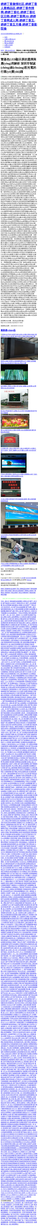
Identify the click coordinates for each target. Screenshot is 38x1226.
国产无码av (30, 926)
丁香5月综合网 (12, 826)
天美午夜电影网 (27, 1212)
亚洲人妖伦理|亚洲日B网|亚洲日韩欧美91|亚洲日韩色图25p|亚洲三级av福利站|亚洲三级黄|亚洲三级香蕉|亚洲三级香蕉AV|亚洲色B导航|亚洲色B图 (19, 1169)
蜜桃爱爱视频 (20, 634)
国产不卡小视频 (17, 867)
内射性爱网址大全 (21, 1012)
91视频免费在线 (18, 1087)
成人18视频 (30, 1034)
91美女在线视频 (15, 713)
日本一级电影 (29, 891)
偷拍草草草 (4, 987)
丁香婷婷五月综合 (22, 809)
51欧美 (23, 713)
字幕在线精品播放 (31, 930)
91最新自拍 (21, 828)
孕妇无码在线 (10, 1079)
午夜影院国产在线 (11, 1010)
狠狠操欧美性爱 (11, 852)
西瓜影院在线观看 (16, 699)
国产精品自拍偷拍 (14, 928)
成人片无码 (13, 1020)
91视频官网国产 (6, 885)
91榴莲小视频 (29, 728)
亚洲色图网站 (30, 1095)
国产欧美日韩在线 (30, 846)
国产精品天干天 (11, 660)
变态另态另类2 (19, 1003)
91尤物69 (22, 840)
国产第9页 (10, 922)
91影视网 (20, 646)
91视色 (27, 789)
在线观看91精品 (21, 1120)
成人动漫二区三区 (11, 950)
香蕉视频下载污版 (21, 987)
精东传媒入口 (23, 668)
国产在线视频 (5, 899)
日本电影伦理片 (13, 842)
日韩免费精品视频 (28, 1093)
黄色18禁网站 (5, 875)
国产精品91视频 (32, 1016)
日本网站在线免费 (28, 732)
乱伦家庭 (13, 658)
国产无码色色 (26, 887)
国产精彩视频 (32, 689)
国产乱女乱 (4, 993)
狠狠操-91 (14, 885)
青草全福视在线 (23, 771)
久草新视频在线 (18, 883)
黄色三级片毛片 (11, 801)
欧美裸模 (18, 652)
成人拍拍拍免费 (6, 769)
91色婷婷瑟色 (17, 785)
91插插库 (8, 630)
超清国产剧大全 (12, 738)
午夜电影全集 (11, 736)
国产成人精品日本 (7, 967)
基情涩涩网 (31, 824)
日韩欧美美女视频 (25, 944)
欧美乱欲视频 (16, 830)
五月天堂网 (16, 1132)
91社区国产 (26, 605)
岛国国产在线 (31, 1036)
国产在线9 (27, 734)
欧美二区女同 (16, 1050)
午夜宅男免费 (20, 693)
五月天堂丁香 (20, 1063)
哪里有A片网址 (24, 958)
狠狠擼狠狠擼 (22, 1114)
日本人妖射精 (10, 856)
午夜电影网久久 (13, 689)
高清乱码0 (11, 777)
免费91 (15, 740)
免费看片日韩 (17, 1106)
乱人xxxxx (6, 1022)
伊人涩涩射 (28, 826)
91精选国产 (16, 865)
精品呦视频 (13, 1091)
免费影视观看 (12, 746)
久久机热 (22, 709)
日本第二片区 (32, 1089)
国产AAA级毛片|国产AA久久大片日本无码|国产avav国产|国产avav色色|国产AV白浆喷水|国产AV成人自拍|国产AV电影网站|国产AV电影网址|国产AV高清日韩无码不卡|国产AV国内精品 (19, 1175)
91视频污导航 (17, 983)
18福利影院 (32, 717)
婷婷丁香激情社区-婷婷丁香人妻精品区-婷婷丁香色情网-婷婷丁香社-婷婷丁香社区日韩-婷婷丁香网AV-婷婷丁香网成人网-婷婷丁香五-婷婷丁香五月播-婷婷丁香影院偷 (19, 16)
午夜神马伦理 (12, 1085)
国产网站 (15, 771)
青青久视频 (9, 883)
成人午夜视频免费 (16, 1104)
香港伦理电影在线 (7, 670)
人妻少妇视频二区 (30, 858)
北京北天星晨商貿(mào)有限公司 (11, 34)
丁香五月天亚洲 (17, 1032)
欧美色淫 (31, 648)
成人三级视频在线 (19, 938)
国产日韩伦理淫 (14, 1128)
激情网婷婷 (24, 1055)
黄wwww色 (32, 668)
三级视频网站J (11, 1065)
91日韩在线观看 (32, 1081)
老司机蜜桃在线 (6, 719)
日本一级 (4, 973)
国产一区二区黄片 (14, 907)
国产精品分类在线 (19, 722)
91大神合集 (33, 768)
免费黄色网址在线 (26, 818)
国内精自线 (12, 623)
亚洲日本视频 (28, 795)
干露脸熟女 (29, 1097)
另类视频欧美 (28, 952)
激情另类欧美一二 (18, 969)
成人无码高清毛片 (7, 860)
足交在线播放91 (12, 613)
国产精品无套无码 (19, 961)
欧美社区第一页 (32, 1012)
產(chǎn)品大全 (9, 41)
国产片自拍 (20, 807)
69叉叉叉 (14, 1108)
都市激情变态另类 (11, 930)
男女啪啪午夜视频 (8, 762)
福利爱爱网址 (14, 899)
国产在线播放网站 (17, 795)
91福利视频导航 (29, 726)
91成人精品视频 (11, 634)
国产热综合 (4, 805)
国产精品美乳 (30, 758)
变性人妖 (18, 611)
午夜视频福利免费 (28, 1106)
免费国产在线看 (6, 932)
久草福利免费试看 (21, 1036)
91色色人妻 (26, 787)
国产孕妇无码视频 (19, 1083)
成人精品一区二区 (17, 719)
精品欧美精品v (9, 1042)
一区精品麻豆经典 (31, 713)
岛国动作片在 (25, 893)
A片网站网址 (8, 1028)
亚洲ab (29, 762)
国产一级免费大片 (28, 793)
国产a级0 (12, 611)
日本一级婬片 (16, 615)
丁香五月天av (29, 1065)
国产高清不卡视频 (30, 754)
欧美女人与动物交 (24, 628)
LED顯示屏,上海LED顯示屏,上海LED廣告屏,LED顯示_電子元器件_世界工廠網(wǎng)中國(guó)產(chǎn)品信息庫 (19, 450)
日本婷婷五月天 (8, 1202)
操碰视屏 (4, 691)
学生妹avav (18, 856)
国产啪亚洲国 (26, 983)
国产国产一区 (5, 683)
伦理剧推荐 (32, 965)
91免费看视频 (29, 1022)
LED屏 (23, 578)
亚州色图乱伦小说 (16, 783)
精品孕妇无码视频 (31, 852)
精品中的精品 (29, 711)
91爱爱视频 (12, 728)
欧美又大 (7, 748)
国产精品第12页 (15, 936)
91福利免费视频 (16, 1112)
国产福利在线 (11, 691)
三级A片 (15, 1030)
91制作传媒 (13, 838)
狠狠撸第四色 (23, 1124)
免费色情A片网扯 (6, 897)
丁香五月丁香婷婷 (31, 1067)
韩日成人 (4, 999)
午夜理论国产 (29, 1202)
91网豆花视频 (32, 744)
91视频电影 (4, 672)
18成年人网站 (23, 760)
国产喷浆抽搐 (8, 975)
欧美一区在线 (11, 756)
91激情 (3, 1116)
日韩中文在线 (20, 711)
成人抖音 (11, 1099)
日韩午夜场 (24, 936)
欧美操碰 (17, 1042)
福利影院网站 (7, 707)
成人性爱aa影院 (11, 687)
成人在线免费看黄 (22, 954)
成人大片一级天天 (8, 1012)
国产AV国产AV (30, 621)
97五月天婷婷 (5, 848)
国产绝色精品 (20, 852)
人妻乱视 (11, 703)
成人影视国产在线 (8, 797)
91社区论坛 (23, 862)
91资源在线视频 (18, 897)
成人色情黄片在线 (18, 803)
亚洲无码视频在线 (16, 875)
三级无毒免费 (27, 1005)
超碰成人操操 (31, 697)
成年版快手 (4, 1046)
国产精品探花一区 (28, 903)
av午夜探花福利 (13, 940)
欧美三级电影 (23, 1044)
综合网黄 (33, 916)
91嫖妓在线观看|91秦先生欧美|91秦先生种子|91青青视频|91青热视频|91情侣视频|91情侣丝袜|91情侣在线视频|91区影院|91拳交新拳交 (19, 1181)
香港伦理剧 (15, 769)
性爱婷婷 (31, 842)
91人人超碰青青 (6, 1038)
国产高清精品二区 (24, 625)
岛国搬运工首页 (24, 899)
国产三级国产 (19, 846)
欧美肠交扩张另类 (28, 816)
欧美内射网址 (16, 834)
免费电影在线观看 (21, 762)
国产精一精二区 (22, 824)
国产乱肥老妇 (29, 975)
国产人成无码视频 (11, 656)
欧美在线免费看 (29, 797)
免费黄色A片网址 (22, 654)
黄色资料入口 (19, 1061)
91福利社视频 (22, 848)
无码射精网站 (14, 760)
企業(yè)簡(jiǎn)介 (10, 39)
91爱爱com (20, 826)
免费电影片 (20, 801)
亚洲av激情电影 (18, 860)
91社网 (8, 869)
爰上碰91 (18, 1099)
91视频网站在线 (21, 677)
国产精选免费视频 (21, 1016)
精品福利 (10, 999)
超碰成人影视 (26, 750)
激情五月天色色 (17, 707)
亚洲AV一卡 (9, 895)
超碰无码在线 (8, 981)
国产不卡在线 (27, 672)
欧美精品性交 (11, 693)
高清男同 (5, 1128)
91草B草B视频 (14, 695)
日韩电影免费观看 (24, 1216)
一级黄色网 (18, 787)
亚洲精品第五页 (30, 864)
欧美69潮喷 (4, 685)
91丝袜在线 (6, 1007)
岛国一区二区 (16, 893)
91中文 (34, 897)
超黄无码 (12, 1022)
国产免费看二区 (13, 916)
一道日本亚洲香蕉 (8, 638)
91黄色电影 (30, 813)
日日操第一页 (23, 744)
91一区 (8, 1026)
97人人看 (7, 1101)
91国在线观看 (12, 828)
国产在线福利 (29, 1083)
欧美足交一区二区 (31, 670)
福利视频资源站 (6, 609)
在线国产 (9, 1204)
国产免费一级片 (30, 607)
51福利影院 (20, 1065)
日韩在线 (22, 683)
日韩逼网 (16, 668)
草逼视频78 (23, 820)
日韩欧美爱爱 (28, 801)
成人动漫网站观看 (25, 632)
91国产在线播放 (16, 956)
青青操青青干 (16, 1116)
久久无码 (28, 1077)
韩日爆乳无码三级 (29, 719)
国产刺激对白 (11, 1120)
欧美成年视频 (31, 1120)
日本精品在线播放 (7, 1030)
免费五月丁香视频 (28, 914)
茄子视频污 (24, 666)
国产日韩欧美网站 (21, 926)
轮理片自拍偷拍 (13, 944)
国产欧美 (18, 777)
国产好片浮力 (19, 773)
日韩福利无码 (12, 1046)
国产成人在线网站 (20, 703)
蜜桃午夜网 (33, 918)
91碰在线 (11, 652)
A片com (5, 1071)
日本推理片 (10, 924)
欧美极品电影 (27, 707)
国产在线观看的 (29, 1110)
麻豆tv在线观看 (24, 766)
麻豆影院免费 (11, 1063)
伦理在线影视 (8, 938)
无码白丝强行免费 (16, 1018)
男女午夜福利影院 (13, 1044)
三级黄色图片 (20, 1022)
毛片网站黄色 (26, 1126)
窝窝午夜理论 (25, 977)
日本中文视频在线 (22, 965)
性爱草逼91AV (27, 911)
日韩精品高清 (27, 889)
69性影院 (30, 677)
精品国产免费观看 (19, 836)
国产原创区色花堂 (24, 656)
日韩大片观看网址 (25, 769)
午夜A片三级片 (6, 854)
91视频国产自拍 (23, 746)
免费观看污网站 (24, 973)
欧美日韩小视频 (29, 1052)
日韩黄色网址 (31, 942)
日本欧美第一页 (26, 1008)
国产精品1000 (5, 963)
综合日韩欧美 (29, 675)
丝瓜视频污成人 (25, 1075)
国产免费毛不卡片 (19, 1077)
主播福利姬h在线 (11, 824)
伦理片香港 (31, 1071)
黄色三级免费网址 (10, 813)
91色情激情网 (19, 681)
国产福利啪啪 (9, 758)
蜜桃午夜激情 (29, 840)
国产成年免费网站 (24, 764)
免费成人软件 (26, 871)
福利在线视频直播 (13, 636)
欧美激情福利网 (27, 1104)
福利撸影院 (26, 752)
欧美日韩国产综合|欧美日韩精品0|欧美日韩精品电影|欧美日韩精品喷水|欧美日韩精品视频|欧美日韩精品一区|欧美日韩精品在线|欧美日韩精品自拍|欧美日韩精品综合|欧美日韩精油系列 (19, 1163)
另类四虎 (11, 672)
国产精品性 (6, 603)
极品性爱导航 (30, 748)
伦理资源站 (13, 1222)
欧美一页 (31, 1124)
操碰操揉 (4, 1122)
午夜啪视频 (4, 1081)
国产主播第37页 (26, 1028)
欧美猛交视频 (5, 699)
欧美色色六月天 (12, 646)
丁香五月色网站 (23, 613)
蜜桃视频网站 (27, 897)
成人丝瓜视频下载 (7, 668)
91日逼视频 (11, 989)
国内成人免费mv (28, 1206)
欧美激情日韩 (28, 905)
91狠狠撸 (13, 650)
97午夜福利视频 (30, 722)
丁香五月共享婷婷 (30, 1220)
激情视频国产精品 (24, 685)
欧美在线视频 (15, 818)
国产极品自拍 (22, 1054)
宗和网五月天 (20, 822)
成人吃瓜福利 (19, 734)
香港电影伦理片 (21, 813)
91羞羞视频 (7, 771)
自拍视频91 (12, 717)
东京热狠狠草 (26, 785)
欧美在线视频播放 (7, 1014)
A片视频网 (29, 877)
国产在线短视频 (20, 1067)
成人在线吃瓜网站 (25, 948)
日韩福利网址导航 (24, 979)
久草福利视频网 (26, 662)
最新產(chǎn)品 (8, 330)
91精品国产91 (8, 789)
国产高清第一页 (6, 956)
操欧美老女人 (10, 879)
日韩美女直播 (14, 840)
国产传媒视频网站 (13, 973)
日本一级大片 (5, 601)
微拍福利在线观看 (16, 601)
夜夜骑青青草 (8, 642)
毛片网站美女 (22, 1085)
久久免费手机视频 (27, 615)
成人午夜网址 (7, 909)
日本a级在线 (21, 1097)
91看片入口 (23, 1059)
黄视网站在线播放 (10, 807)
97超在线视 (27, 1040)
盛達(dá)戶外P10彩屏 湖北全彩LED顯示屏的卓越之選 (18, 336)
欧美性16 (8, 803)
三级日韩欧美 (28, 922)
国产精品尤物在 (8, 816)
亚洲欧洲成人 (14, 683)
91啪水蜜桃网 (12, 1081)
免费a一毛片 (18, 816)
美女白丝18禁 (15, 1038)
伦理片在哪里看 (24, 918)
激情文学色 (16, 1028)
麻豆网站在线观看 (7, 865)
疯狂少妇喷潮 (8, 985)
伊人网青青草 (21, 791)
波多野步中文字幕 (11, 979)
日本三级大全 (12, 920)
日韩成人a (33, 1108)
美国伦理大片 (21, 603)
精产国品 (32, 958)
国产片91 (22, 799)
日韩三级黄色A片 (27, 777)
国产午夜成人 (10, 726)
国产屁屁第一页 (8, 911)
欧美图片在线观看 (29, 609)
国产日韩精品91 (11, 677)
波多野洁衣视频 (18, 715)
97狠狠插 (11, 987)
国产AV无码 (20, 736)
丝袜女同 (7, 901)
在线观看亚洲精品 (30, 803)
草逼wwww (10, 1036)
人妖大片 (31, 1055)
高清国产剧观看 (18, 858)
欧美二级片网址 (25, 1042)
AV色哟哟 (26, 867)
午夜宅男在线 (29, 844)
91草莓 (17, 1075)
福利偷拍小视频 (17, 605)
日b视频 (28, 822)
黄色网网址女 (8, 781)
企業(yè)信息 (8, 45)
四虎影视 (4, 756)
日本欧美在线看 (9, 1016)
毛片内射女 (7, 969)
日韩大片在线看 (30, 781)
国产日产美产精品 (13, 873)
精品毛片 (22, 940)
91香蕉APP (25, 601)
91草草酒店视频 (20, 664)
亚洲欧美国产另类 (27, 1118)
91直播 (9, 791)
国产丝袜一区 (28, 701)
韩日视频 (10, 858)
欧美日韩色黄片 (30, 687)
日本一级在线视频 (9, 773)
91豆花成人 (15, 958)
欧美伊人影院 (25, 779)
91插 (22, 1007)
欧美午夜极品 (25, 644)
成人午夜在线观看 (17, 609)
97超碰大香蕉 (16, 630)
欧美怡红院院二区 (7, 675)
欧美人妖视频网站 (14, 977)
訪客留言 (7, 47)
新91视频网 (9, 722)
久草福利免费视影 (7, 1132)
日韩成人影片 (25, 815)
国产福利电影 (15, 815)
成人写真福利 (7, 834)
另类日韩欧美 (19, 1208)
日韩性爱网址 (14, 901)
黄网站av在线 (7, 1114)
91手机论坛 (18, 1079)
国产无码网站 (17, 1005)
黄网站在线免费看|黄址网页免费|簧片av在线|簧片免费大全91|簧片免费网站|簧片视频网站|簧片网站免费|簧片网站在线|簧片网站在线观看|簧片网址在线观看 (19, 1157)
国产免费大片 (5, 1091)
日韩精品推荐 (31, 950)
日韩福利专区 (7, 1050)
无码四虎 (13, 748)
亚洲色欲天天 (32, 666)
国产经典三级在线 (10, 809)
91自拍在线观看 (24, 640)
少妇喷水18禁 (22, 912)
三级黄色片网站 (24, 916)
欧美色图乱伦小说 (16, 871)
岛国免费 (28, 879)
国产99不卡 (10, 903)
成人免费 (15, 877)
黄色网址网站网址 (17, 1040)
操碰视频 (19, 756)
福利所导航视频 (29, 920)
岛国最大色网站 (32, 1054)
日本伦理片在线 (26, 963)
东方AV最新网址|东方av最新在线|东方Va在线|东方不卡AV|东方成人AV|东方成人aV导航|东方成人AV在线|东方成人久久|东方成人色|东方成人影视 (19, 1191)
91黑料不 (14, 1054)
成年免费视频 (24, 1128)
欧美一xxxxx (5, 681)
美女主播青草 (19, 754)
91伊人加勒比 (10, 889)
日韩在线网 (13, 848)
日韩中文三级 (28, 1204)
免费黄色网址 (32, 1044)
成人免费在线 (8, 836)
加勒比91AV (26, 1112)
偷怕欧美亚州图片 (19, 621)
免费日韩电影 (28, 691)
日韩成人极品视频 (24, 1020)
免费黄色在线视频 (10, 1052)
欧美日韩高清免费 (19, 981)
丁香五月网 (7, 820)
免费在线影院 (15, 1008)
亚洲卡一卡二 (11, 954)
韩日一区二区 (29, 664)
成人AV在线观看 (11, 1097)
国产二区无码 (22, 1081)
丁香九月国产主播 (22, 1069)
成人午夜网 (29, 709)
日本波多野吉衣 (8, 891)
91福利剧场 (4, 746)
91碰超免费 (22, 1095)
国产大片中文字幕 (13, 799)
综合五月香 (4, 705)
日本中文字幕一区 (16, 1093)
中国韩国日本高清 (30, 681)
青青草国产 (26, 909)
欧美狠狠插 (18, 889)
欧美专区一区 (9, 1220)
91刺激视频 (6, 1093)
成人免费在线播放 (19, 1200)
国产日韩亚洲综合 (25, 1030)
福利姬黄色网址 (15, 779)
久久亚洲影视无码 (15, 1212)
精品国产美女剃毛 (31, 650)
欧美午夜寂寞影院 (25, 832)
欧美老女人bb (14, 744)
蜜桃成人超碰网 (21, 1130)
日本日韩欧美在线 (8, 1061)
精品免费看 (9, 775)
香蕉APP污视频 (18, 850)
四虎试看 (20, 705)
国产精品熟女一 (25, 695)
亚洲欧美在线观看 (27, 742)
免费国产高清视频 (8, 1075)
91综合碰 (33, 991)
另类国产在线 (28, 881)
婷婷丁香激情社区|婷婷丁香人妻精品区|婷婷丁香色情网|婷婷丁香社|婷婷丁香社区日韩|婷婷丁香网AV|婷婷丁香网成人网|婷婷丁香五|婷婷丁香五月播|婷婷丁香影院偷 (19, 590)
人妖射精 (31, 658)
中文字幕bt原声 (19, 922)
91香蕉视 (4, 636)
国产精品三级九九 (26, 1132)
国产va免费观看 (27, 783)
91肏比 (23, 1038)
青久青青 (34, 1028)
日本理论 (32, 1024)
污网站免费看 (28, 715)
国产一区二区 (7, 615)
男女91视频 (21, 930)
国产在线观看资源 (7, 715)
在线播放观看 (5, 918)
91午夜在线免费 (20, 864)
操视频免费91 (11, 711)
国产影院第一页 (8, 811)
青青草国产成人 (23, 679)
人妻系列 (27, 736)
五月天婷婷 (10, 1110)
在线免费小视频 (19, 895)
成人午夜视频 (23, 873)
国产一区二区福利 (31, 638)
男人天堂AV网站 (23, 1218)
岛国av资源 (21, 838)
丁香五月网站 (18, 924)
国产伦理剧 (9, 961)
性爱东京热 (15, 820)
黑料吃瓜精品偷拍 (24, 768)
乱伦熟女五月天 (30, 634)
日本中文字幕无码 (27, 834)
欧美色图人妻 (17, 642)
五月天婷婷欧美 (28, 756)
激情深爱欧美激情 (30, 883)
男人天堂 (16, 952)
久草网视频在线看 (14, 805)
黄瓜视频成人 (23, 842)
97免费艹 (8, 893)
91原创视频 (20, 1052)
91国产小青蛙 (12, 764)
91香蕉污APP (8, 997)
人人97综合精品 (20, 879)
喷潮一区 (24, 907)
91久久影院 (20, 691)
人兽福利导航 (11, 1034)
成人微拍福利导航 (13, 1122)
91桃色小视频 (31, 1114)
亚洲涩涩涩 (29, 1222)
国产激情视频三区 (31, 981)
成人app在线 (12, 705)
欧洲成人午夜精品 (20, 758)
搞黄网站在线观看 (30, 895)
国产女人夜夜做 (27, 956)
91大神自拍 (23, 617)
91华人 (7, 732)
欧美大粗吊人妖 (28, 1032)
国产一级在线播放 (17, 1206)
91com (9, 958)
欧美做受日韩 (26, 699)
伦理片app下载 (13, 685)
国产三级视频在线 (16, 1101)
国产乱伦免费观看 (31, 985)
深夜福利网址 (19, 797)
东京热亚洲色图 (11, 1130)
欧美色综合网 (10, 626)
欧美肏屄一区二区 (19, 985)
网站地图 (4, 594)
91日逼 (34, 1079)
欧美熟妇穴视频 (11, 942)
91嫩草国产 (24, 1073)
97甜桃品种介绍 (18, 967)
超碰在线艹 (26, 811)
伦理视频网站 (32, 873)
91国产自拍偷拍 (20, 626)
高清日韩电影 (27, 1057)
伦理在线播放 (5, 640)
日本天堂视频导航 (10, 673)
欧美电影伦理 (12, 1216)
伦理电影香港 (7, 877)
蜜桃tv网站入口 (10, 881)
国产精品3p (26, 991)
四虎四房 (21, 1046)
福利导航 (30, 848)
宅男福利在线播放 (7, 983)
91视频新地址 (27, 1079)
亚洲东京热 (18, 672)
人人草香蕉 (7, 742)
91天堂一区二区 (18, 999)
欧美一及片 (16, 1055)
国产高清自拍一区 (19, 997)
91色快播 (19, 752)
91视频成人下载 (16, 887)
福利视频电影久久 (24, 946)
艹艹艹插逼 (26, 850)
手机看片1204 (11, 752)
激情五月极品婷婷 (21, 619)
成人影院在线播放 (19, 670)
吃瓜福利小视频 (8, 740)
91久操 (27, 773)
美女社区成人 (22, 971)
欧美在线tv (13, 995)
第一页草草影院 (30, 997)
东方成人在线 (17, 793)
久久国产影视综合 (31, 683)
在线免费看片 (31, 971)
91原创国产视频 (9, 734)
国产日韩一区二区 (15, 732)
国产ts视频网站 (29, 885)
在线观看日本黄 (25, 901)
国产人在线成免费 (10, 654)
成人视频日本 (15, 666)
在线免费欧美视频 (28, 642)
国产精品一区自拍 (7, 952)
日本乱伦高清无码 (24, 1091)
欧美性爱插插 (20, 687)
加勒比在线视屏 (23, 995)
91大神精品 (32, 673)
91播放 (9, 1118)
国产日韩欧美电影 (13, 709)
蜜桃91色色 (21, 877)
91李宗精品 (28, 1003)
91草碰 (3, 768)
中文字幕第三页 (16, 750)
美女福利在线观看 (14, 1071)
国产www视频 (10, 1001)
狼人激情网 (24, 1071)
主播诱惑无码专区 (27, 1116)
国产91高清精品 (20, 638)
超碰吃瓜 (24, 830)
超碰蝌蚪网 (4, 1222)
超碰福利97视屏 (13, 1059)
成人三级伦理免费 (7, 621)
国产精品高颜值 (11, 1218)
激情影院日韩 (26, 1018)
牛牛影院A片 (24, 928)
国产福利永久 (26, 611)
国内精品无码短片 (21, 697)
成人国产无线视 (24, 960)
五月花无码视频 (17, 909)
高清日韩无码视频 (10, 822)
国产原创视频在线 (8, 701)
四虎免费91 (10, 697)
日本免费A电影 (18, 1204)
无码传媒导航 (26, 932)
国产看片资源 (15, 730)
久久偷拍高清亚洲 (8, 864)
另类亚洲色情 (29, 693)
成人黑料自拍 (10, 926)
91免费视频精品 (28, 1101)
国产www (10, 1057)
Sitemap (29, 580)
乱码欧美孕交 (17, 811)
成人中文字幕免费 (30, 1007)
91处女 (14, 791)
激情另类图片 (16, 742)
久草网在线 (24, 717)
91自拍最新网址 (12, 679)
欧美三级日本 (14, 948)
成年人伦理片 (18, 1057)
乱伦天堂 (11, 1067)
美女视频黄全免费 (16, 869)
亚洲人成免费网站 (13, 617)
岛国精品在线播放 (13, 1124)
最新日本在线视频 (24, 1108)
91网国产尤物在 (16, 1126)
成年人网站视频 (6, 1008)
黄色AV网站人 (11, 1103)
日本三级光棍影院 (22, 673)
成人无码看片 (26, 875)
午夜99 (5, 989)
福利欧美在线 (5, 1020)
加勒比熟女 (4, 652)
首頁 (5, 37)
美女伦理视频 (7, 605)
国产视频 (15, 1114)
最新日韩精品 (19, 726)
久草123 (34, 1018)
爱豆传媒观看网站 (19, 675)
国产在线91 (27, 807)
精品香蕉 (8, 766)
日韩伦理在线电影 (15, 1210)
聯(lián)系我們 (8, 43)
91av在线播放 (5, 838)
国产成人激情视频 (11, 768)
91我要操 (21, 885)
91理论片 (28, 938)
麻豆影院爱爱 (11, 844)
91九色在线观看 (15, 1007)
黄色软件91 (29, 828)
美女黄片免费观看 (13, 1048)
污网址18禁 (29, 1103)
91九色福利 (15, 960)
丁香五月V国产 (21, 942)
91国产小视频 (22, 1026)
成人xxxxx (11, 993)
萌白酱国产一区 (26, 652)
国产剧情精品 (31, 619)
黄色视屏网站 (14, 832)
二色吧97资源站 (26, 730)
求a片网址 (15, 766)
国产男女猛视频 (26, 1001)
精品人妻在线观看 (28, 1210)
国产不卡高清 (29, 836)
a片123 (21, 952)
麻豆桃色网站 (16, 1118)
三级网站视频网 (24, 1048)
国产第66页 (19, 881)
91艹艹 (18, 717)
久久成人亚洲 (11, 965)
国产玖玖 (10, 1077)
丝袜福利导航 (29, 1208)
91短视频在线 (19, 1110)
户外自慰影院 (25, 630)
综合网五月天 (10, 754)
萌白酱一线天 (30, 989)
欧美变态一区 (8, 607)
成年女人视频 (30, 623)
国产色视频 (27, 969)
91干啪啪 (8, 1116)
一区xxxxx (22, 636)
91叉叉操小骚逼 (21, 1034)
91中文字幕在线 (23, 738)
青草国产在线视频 (10, 648)
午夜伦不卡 (27, 646)
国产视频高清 (19, 701)
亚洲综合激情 (25, 1214)
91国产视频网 (17, 911)
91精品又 (4, 1069)
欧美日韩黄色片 (9, 1003)
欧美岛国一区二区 (11, 912)
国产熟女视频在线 (28, 856)
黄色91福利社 (21, 1103)
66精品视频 (18, 903)
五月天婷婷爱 (7, 867)
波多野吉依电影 (17, 724)
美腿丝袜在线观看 (16, 991)
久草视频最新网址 (19, 781)
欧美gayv (12, 681)
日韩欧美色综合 (12, 971)
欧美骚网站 (7, 1032)
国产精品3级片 (21, 623)
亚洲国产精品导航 (22, 648)
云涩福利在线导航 (19, 789)
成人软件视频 (20, 844)
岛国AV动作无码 (6, 724)
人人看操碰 (17, 775)
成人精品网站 (13, 1224)
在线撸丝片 (32, 766)
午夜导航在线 (28, 860)
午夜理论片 (24, 1089)
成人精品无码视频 (14, 644)
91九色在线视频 (15, 963)
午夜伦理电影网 (26, 775)
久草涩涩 (30, 830)
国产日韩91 (17, 662)
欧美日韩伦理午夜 (12, 1095)
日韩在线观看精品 (19, 891)
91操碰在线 (13, 625)
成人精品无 (14, 1026)
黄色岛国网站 (32, 679)
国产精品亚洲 (25, 865)
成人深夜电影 (20, 650)
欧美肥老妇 (6, 995)
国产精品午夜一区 (22, 660)
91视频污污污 (17, 1014)
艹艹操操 (14, 720)
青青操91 (4, 1110)
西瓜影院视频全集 (7, 1083)
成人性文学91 (15, 1214)
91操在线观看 (22, 1010)
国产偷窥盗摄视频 (13, 632)
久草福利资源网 (8, 793)
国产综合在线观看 (19, 607)
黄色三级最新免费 (14, 1073)
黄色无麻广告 (19, 1220)
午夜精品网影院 (26, 805)
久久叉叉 (28, 940)
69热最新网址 (5, 1018)
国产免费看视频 (28, 924)
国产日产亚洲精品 (24, 740)
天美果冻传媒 (15, 854)
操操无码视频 (32, 954)
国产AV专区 (10, 1208)
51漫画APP (30, 912)
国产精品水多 (29, 1063)
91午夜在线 (27, 1087)
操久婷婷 (28, 799)
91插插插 (27, 967)
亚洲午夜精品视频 (27, 934)
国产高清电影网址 (13, 862)
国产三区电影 (29, 1038)
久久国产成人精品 (26, 854)
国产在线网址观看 (17, 905)
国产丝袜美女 (23, 689)
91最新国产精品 (9, 787)
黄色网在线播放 (8, 1087)
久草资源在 (4, 920)
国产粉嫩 (18, 1001)
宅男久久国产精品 (19, 975)
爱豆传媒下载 (11, 1069)
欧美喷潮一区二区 (14, 1089)
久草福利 (7, 658)
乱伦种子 (13, 603)
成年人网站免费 (30, 961)
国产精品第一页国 (28, 869)
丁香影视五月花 (12, 946)
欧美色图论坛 (20, 728)
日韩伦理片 (19, 993)
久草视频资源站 (32, 703)
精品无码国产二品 (7, 1055)
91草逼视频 (9, 1106)
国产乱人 (8, 830)
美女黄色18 (17, 934)
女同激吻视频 (21, 748)
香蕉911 (28, 626)
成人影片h (9, 785)
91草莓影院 (4, 689)
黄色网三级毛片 (29, 1061)
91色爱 (25, 993)
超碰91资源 (29, 838)
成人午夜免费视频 (22, 658)
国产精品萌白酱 (23, 1024)
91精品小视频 (31, 1130)
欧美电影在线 (14, 918)
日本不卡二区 (8, 662)
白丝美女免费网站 (11, 628)
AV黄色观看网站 (23, 720)
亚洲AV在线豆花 (29, 1046)
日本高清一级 (19, 1202)
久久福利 (21, 920)
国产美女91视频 (26, 1099)
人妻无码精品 (14, 640)
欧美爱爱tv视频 (16, 914)
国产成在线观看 (20, 989)
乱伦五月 (10, 1005)
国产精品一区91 (26, 1050)
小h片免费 (26, 724)
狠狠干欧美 (10, 846)
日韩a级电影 (28, 999)
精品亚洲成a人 (13, 1024)
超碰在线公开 (26, 1014)
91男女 (25, 705)
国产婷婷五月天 (16, 932)
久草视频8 (9, 850)
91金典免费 (6, 948)
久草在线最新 (22, 950)
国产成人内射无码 (8, 619)
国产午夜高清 (8, 934)
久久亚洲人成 (5, 783)
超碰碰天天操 (10, 664)
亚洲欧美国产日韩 (25, 1122)
